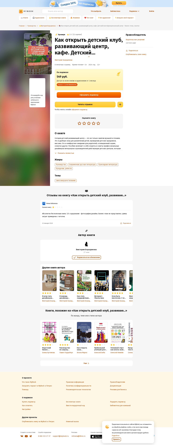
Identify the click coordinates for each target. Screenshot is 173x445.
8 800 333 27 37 (44, 436)
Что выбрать (96, 11)
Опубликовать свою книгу (136, 54)
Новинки (76, 18)
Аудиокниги (39, 18)
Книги (25, 18)
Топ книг (90, 18)
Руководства (61, 165)
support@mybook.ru (61, 436)
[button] (129, 286)
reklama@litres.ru (78, 436)
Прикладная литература (107, 165)
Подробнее (115, 435)
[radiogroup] (89, 123)
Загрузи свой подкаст (125, 18)
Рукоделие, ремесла (64, 169)
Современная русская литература (82, 165)
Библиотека (115, 11)
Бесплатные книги (58, 18)
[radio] (79, 123)
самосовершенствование (66, 181)
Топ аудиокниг (105, 18)
